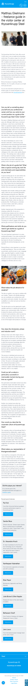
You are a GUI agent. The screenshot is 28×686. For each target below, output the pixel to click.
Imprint (14, 677)
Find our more (8, 589)
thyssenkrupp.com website (14, 665)
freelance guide (7, 492)
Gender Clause (14, 679)
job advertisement (18, 92)
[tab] (14, 656)
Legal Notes (14, 683)
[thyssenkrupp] (8, 5)
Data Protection (14, 681)
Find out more (8, 514)
